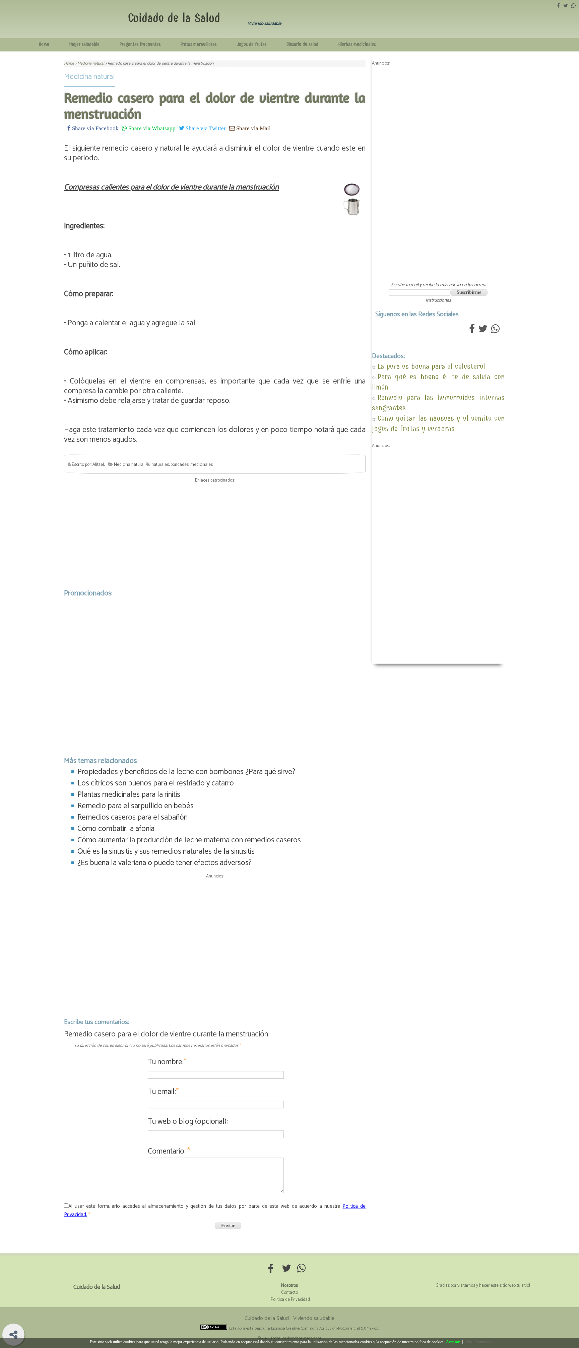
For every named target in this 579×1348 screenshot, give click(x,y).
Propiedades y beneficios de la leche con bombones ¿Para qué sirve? (186, 772)
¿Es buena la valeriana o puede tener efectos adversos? (164, 863)
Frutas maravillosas (198, 44)
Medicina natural (89, 77)
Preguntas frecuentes (140, 44)
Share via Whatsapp (151, 128)
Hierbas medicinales (357, 44)
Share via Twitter (205, 128)
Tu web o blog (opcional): (188, 1121)
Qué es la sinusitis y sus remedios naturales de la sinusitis (166, 851)
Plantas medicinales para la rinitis (128, 794)
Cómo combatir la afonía (115, 829)
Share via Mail (253, 128)
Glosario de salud (302, 44)
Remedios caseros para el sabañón (132, 817)
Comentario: (169, 1151)
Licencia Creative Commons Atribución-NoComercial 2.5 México (324, 1328)
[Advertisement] (215, 534)
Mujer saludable (84, 44)
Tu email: (163, 1092)
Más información (479, 1342)
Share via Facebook (95, 128)
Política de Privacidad (290, 1299)
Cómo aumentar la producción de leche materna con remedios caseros (189, 840)
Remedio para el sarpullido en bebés (135, 806)
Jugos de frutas (251, 44)
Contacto (289, 1292)
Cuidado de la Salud (174, 18)
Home (44, 44)
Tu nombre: (167, 1062)
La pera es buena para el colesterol (431, 366)
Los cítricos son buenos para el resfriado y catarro (155, 783)
